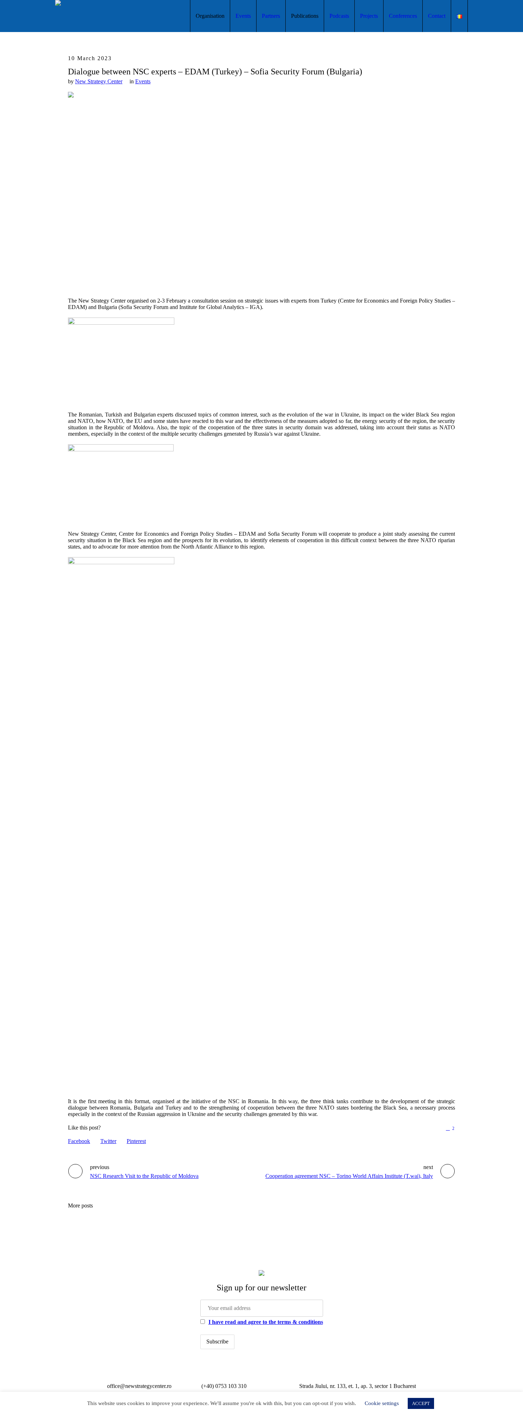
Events (142, 81)
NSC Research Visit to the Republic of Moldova (144, 1176)
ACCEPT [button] (421, 1403)
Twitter (108, 1141)
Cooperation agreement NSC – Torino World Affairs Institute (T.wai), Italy (349, 1176)
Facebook (79, 1141)
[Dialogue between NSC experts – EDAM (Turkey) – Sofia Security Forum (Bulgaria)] (261, 188)
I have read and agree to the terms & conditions (265, 1322)
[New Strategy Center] (261, 1272)
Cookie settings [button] (382, 1403)
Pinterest (136, 1141)
